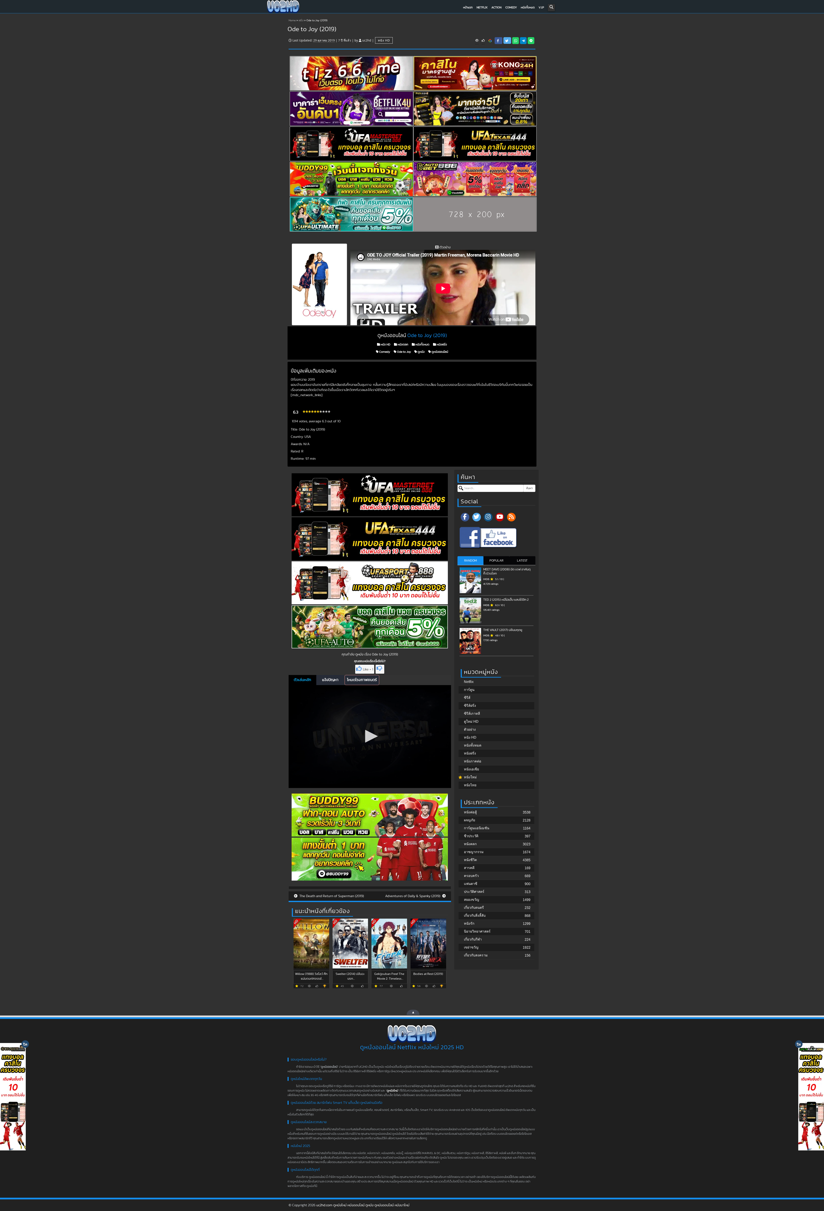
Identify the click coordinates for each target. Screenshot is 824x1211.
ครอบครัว (471, 876)
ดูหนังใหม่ (392, 1090)
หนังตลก (402, 344)
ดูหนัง (421, 351)
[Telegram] (523, 40)
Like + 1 (368, 669)
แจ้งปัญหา (330, 680)
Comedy (511, 7)
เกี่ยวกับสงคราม (476, 955)
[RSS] (511, 517)
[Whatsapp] (515, 40)
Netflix (482, 7)
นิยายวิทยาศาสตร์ (477, 931)
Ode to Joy (403, 351)
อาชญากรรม (474, 852)
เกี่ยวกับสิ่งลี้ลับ (475, 915)
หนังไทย (470, 785)
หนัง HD (384, 40)
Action (496, 7)
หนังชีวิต (470, 860)
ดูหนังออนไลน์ (439, 351)
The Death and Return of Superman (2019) (331, 896)
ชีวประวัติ (471, 836)
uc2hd (366, 40)
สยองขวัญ (471, 899)
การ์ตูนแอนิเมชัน (476, 828)
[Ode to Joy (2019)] (490, 40)
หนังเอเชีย (471, 769)
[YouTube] (499, 517)
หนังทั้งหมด (528, 7)
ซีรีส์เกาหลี (472, 713)
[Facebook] (465, 517)
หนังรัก (469, 923)
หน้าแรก (468, 7)
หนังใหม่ (470, 777)
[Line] (531, 40)
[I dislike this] (380, 669)
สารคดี (469, 868)
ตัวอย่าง (470, 729)
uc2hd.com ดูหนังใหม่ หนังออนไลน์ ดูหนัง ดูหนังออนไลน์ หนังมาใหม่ (362, 1205)
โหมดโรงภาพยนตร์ (362, 680)
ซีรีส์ (467, 697)
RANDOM (470, 560)
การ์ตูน (469, 690)
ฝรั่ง (301, 20)
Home (292, 20)
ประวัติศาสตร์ (474, 891)
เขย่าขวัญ (471, 947)
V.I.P (541, 7)
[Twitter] (476, 517)
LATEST (522, 560)
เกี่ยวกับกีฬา (473, 939)
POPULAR (496, 560)
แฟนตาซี (470, 884)
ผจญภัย (469, 820)
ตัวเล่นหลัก (302, 680)
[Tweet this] (507, 40)
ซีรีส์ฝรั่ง (470, 705)
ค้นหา (529, 488)
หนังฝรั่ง (441, 344)
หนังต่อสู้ (470, 812)
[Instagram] (488, 517)
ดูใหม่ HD (471, 721)
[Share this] (498, 40)
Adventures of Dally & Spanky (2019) (413, 896)
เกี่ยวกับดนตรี (474, 907)
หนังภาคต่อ (472, 761)
